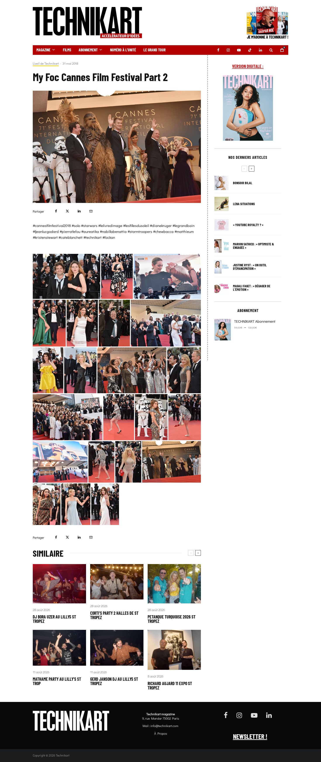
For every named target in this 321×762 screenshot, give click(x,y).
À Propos (160, 733)
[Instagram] (228, 50)
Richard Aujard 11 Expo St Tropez (170, 685)
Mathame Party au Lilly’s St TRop (57, 681)
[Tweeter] (67, 211)
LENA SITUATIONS (244, 204)
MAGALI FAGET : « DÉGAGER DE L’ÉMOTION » (251, 287)
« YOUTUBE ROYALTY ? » (248, 225)
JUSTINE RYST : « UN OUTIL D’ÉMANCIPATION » (250, 266)
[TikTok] (249, 50)
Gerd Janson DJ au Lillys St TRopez (114, 681)
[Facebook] (218, 50)
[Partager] (56, 211)
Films (67, 49)
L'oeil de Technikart (46, 63)
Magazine (43, 49)
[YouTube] (238, 50)
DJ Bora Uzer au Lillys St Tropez (54, 619)
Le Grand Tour (154, 49)
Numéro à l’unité (123, 49)
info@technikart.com (164, 726)
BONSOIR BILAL (242, 183)
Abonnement (88, 49)
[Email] (91, 211)
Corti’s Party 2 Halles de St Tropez (114, 615)
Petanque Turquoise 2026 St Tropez (171, 619)
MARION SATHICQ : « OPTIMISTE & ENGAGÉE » (253, 245)
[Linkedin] (260, 50)
